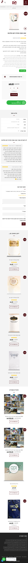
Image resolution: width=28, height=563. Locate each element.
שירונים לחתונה (8, 66)
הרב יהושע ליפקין (24, 542)
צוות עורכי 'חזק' (10, 549)
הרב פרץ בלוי (10, 545)
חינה (23, 66)
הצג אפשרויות (15, 269)
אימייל (24, 211)
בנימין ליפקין (14, 540)
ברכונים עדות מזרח (8, 63)
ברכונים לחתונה (16, 57)
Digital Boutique (16, 561)
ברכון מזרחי (10, 60)
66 (18, 131)
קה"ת (6, 549)
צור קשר (3, 556)
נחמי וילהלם (25, 549)
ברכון (25, 60)
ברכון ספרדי (5, 60)
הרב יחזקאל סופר (24, 545)
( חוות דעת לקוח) (16, 38)
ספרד (18, 124)
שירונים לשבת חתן (19, 67)
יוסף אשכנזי (6, 547)
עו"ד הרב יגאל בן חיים (18, 549)
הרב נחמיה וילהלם (17, 545)
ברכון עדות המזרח (22, 61)
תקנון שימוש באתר (17, 556)
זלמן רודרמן (11, 547)
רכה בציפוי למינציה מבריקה (13, 127)
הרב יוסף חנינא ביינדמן (8, 542)
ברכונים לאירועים (9, 6)
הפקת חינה (17, 64)
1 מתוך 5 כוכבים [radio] (25, 195)
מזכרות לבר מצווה (15, 58)
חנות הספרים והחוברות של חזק (18, 6)
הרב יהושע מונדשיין (17, 542)
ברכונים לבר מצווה (22, 57)
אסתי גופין (19, 540)
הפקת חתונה (12, 64)
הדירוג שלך (23, 193)
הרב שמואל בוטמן (24, 547)
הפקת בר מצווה (23, 64)
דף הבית (26, 6)
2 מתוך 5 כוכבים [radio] (23, 195)
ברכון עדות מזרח (15, 61)
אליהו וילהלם (25, 540)
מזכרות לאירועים (23, 58)
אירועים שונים (13, 55)
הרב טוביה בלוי (8, 540)
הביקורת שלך (22, 198)
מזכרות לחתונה (9, 58)
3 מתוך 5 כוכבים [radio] (22, 195)
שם (24, 206)
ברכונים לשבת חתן (16, 63)
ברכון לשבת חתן (16, 60)
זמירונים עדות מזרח (8, 57)
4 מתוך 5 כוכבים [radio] (20, 195)
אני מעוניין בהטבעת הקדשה (16, 76)
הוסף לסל (13, 94)
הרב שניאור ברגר (17, 547)
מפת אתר (11, 556)
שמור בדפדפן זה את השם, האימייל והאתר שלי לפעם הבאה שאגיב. (14, 219)
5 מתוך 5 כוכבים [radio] (19, 195)
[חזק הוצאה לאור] (13, 2)
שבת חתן (14, 66)
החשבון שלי (24, 556)
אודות (7, 556)
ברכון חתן (22, 60)
